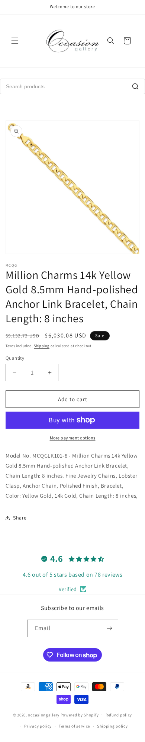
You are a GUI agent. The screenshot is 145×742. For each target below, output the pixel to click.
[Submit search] (135, 86)
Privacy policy (38, 726)
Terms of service (74, 726)
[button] (15, 41)
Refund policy (119, 715)
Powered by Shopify (80, 714)
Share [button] (20, 517)
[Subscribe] (110, 628)
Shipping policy (112, 726)
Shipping (41, 345)
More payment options (73, 438)
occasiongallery (43, 714)
